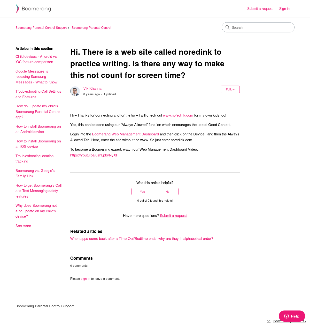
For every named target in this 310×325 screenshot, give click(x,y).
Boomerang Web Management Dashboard (125, 133)
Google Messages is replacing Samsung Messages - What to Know (36, 76)
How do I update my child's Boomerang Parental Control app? (38, 111)
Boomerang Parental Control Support (41, 27)
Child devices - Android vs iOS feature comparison (36, 59)
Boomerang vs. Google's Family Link (35, 173)
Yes (142, 191)
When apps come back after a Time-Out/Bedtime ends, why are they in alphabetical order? (141, 238)
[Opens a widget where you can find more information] (292, 316)
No (168, 191)
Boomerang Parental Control (91, 27)
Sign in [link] (284, 8)
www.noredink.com (178, 115)
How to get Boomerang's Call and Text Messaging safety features (39, 191)
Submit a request (260, 8)
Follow (230, 89)
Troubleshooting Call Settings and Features (38, 94)
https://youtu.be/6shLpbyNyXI (93, 154)
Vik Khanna (92, 88)
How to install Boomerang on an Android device (38, 129)
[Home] (33, 8)
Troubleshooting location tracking (35, 158)
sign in (85, 278)
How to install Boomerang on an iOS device (38, 143)
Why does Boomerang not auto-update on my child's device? (36, 211)
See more (23, 225)
